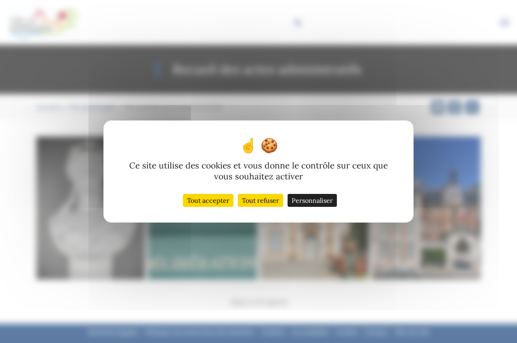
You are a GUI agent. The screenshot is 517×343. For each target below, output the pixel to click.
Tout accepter (208, 200)
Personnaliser (312, 200)
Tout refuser (260, 200)
